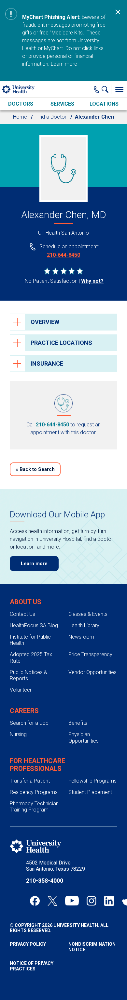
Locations (104, 104)
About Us (25, 602)
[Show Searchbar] (106, 89)
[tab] (63, 322)
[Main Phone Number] (96, 89)
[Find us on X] (52, 901)
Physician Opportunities (83, 737)
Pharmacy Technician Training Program (34, 806)
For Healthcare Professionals (37, 765)
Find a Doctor (50, 117)
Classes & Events (87, 614)
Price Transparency (90, 654)
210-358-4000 (44, 880)
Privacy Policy (28, 944)
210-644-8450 (63, 255)
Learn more (64, 64)
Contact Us (22, 614)
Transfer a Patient (30, 781)
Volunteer (21, 690)
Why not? (92, 281)
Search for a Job (29, 723)
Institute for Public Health (30, 640)
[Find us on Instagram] (91, 901)
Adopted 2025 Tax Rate (31, 657)
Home (20, 117)
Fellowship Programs (92, 781)
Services (62, 104)
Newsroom (81, 637)
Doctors (20, 104)
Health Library (83, 625)
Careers (24, 711)
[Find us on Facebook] (35, 901)
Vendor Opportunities (92, 672)
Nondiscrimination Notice (92, 947)
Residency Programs (34, 792)
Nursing (18, 734)
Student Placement (90, 792)
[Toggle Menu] (119, 89)
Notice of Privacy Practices (31, 966)
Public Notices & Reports (28, 675)
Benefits (77, 723)
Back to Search (35, 469)
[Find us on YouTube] (72, 901)
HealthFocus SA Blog (34, 625)
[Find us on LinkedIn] (109, 901)
